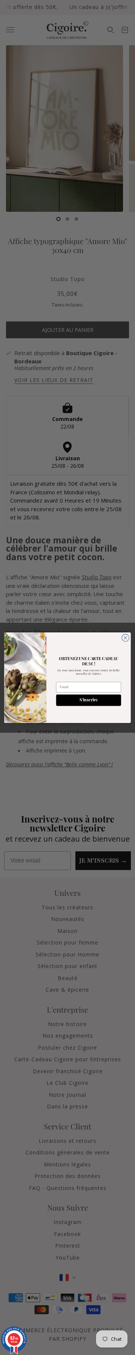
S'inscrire (89, 700)
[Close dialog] (125, 637)
